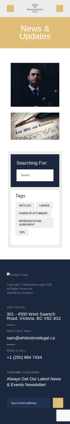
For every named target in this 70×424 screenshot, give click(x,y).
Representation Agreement (30, 222)
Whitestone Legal (34, 284)
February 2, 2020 (35, 135)
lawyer (44, 205)
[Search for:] (35, 175)
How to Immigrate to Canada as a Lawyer (35, 79)
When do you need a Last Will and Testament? (35, 121)
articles (25, 205)
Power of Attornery (33, 213)
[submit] (58, 403)
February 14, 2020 (35, 92)
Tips (22, 232)
